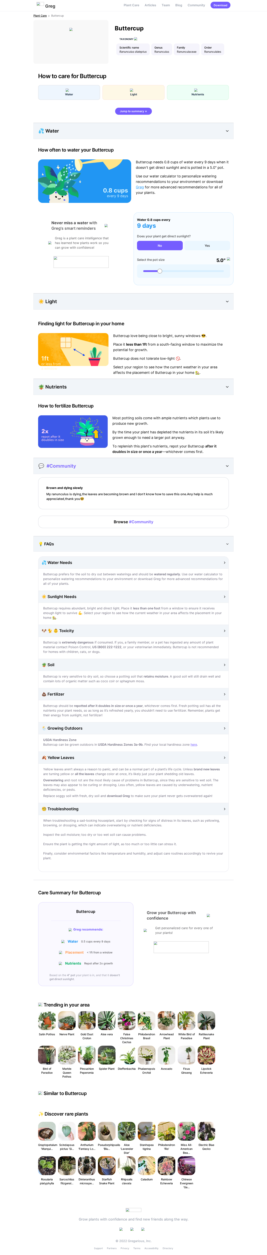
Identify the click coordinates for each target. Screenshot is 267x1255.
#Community (61, 466)
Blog (178, 5)
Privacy (125, 1248)
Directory (168, 1248)
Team (166, 5)
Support (98, 1248)
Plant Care (131, 5)
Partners (111, 1248)
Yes (207, 246)
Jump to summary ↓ (133, 111)
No (160, 246)
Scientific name (129, 47)
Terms (136, 1248)
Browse (133, 522)
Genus (158, 47)
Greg (140, 187)
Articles (150, 5)
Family (181, 47)
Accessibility (151, 1248)
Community (196, 5)
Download (220, 5)
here (194, 744)
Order (208, 47)
